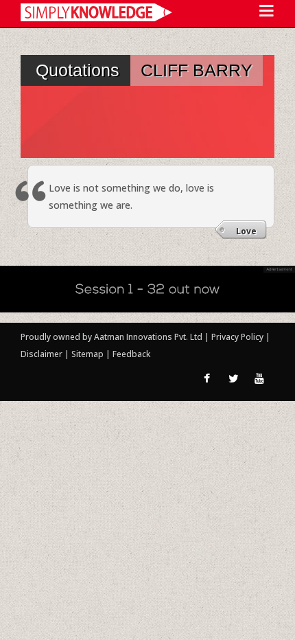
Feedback (131, 354)
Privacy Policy (238, 337)
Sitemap (88, 354)
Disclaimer (41, 354)
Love (246, 231)
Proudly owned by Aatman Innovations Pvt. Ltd (111, 337)
